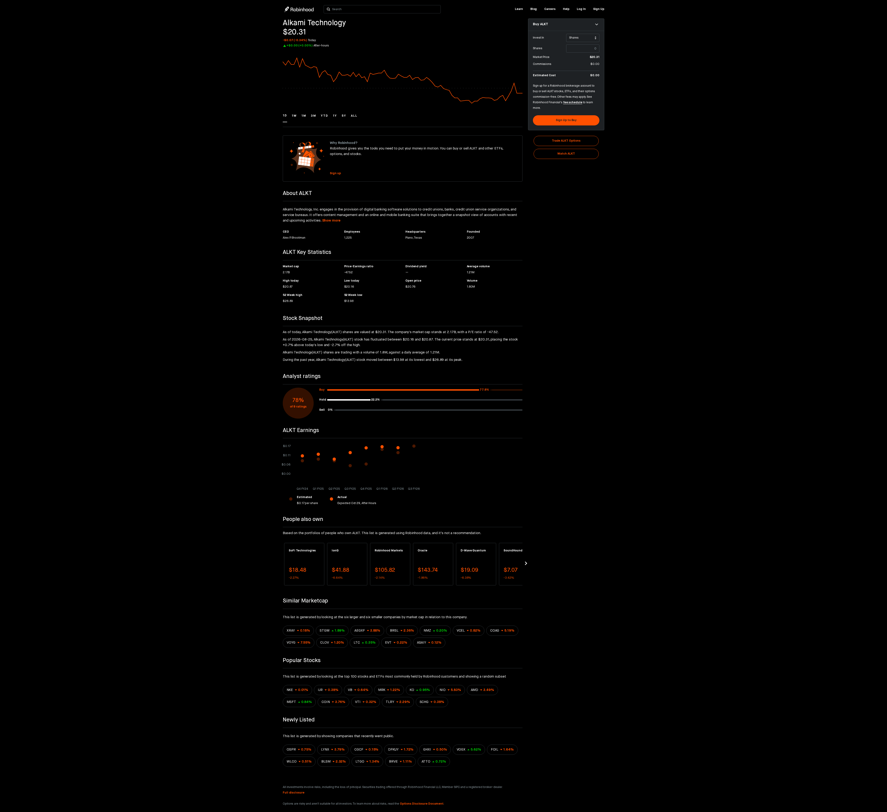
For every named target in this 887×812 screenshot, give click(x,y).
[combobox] (385, 9)
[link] (519, 9)
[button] (285, 117)
